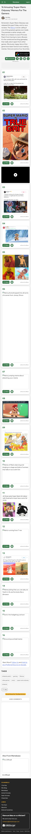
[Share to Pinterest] (24, 58)
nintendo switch (6, 676)
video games (5, 680)
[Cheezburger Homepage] (15, 826)
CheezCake (4, 798)
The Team (4, 805)
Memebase (16, 2)
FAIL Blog (4, 788)
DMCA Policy (27, 831)
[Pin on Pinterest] (12, 103)
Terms (14, 831)
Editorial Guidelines (7, 810)
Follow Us (15, 662)
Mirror (13, 28)
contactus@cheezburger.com (10, 821)
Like (5, 689)
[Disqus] (15, 728)
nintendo (4, 684)
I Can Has (4, 785)
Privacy (17, 831)
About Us (4, 807)
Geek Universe (5, 795)
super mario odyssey (23, 680)
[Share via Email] (28, 58)
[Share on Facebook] (17, 58)
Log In (28, 2)
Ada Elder (7, 17)
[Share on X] (20, 58)
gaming (15, 676)
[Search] (5, 2)
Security (22, 831)
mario (13, 680)
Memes (22, 676)
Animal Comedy (6, 793)
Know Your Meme (25, 103)
